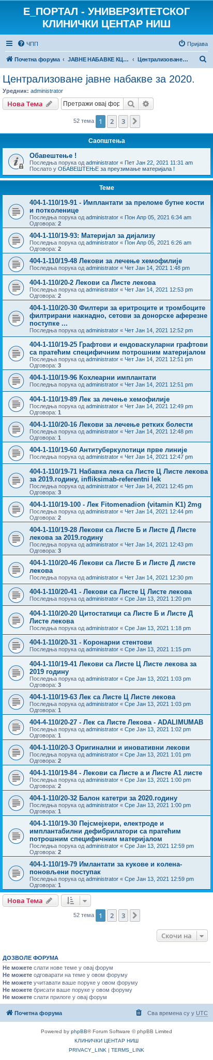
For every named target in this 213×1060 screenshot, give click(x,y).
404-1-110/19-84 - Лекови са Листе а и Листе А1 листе (115, 773)
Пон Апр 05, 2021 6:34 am (158, 217)
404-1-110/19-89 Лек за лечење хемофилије (99, 399)
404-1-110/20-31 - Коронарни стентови (90, 642)
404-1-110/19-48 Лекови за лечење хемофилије (105, 261)
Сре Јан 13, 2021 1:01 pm (158, 754)
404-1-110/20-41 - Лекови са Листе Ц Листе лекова (110, 592)
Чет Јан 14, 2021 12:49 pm (159, 406)
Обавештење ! (53, 155)
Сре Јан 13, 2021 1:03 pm (158, 679)
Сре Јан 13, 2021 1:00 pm (158, 780)
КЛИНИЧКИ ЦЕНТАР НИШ (106, 1040)
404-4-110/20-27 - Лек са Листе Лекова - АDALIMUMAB (116, 722)
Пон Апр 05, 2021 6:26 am (158, 242)
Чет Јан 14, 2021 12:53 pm (159, 289)
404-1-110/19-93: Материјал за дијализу (92, 235)
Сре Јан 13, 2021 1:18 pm (158, 628)
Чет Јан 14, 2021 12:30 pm (159, 577)
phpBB (79, 1031)
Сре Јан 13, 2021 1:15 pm (158, 649)
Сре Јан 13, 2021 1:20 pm (158, 599)
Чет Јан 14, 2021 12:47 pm (159, 457)
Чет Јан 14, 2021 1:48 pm (157, 268)
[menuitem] (27, 44)
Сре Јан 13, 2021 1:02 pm (158, 729)
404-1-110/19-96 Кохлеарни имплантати (92, 377)
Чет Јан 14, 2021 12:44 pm (159, 511)
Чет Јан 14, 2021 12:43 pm (159, 544)
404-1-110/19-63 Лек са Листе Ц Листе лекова (102, 697)
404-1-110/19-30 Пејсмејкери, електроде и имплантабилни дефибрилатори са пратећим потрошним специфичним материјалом (105, 831)
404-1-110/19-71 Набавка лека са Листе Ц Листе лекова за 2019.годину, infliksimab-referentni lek (118, 475)
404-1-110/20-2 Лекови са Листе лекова (92, 282)
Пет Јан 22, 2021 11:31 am (159, 162)
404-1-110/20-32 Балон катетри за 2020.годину (103, 798)
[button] (135, 121)
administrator (47, 91)
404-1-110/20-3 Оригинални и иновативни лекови (109, 747)
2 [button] (112, 121)
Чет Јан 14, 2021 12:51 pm (159, 359)
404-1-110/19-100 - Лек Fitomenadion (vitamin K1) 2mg (115, 504)
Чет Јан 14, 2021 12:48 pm (159, 431)
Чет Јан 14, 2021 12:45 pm (159, 486)
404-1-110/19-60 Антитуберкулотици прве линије (108, 450)
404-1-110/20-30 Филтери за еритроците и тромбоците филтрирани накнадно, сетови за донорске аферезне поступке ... (118, 315)
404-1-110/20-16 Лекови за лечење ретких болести (111, 424)
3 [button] (123, 121)
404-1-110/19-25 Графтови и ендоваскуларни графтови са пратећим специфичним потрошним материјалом (118, 348)
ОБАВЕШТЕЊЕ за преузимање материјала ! (116, 169)
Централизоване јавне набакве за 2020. (99, 79)
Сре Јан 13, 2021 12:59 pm (159, 846)
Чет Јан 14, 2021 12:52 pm (159, 330)
